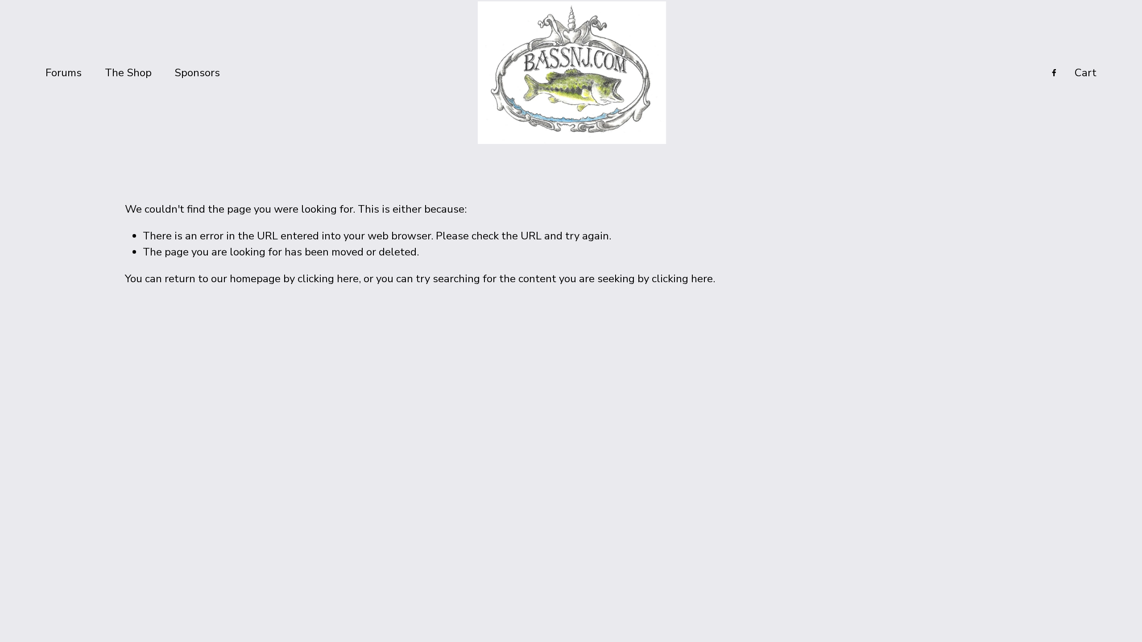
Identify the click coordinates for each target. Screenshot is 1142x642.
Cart (1085, 73)
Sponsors (197, 73)
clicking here (328, 279)
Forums (64, 73)
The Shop (128, 73)
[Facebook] (1054, 72)
